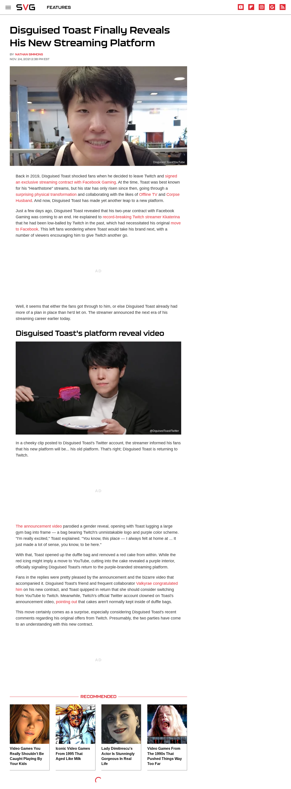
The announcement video (39, 526)
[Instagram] (262, 9)
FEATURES (59, 7)
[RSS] (283, 9)
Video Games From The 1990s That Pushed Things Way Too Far (164, 756)
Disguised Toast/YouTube (169, 162)
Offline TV (148, 194)
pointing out (66, 602)
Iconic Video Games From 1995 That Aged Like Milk (73, 754)
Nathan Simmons (29, 54)
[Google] (272, 9)
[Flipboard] (251, 9)
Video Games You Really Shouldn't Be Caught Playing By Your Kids (27, 756)
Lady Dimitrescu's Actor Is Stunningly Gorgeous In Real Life (118, 756)
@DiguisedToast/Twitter (164, 431)
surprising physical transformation (46, 194)
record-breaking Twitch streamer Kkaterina (141, 217)
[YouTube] (241, 9)
